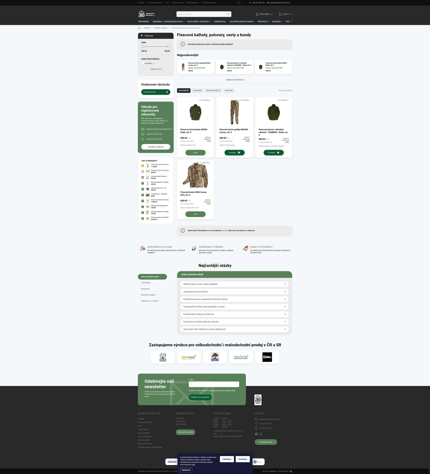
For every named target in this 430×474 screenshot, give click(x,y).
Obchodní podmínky (145, 444)
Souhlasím (243, 459)
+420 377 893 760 (154, 134)
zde (193, 465)
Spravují (265, 471)
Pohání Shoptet (283, 471)
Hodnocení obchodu (155, 3)
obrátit (224, 230)
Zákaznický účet (178, 3)
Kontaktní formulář (266, 442)
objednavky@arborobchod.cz (159, 129)
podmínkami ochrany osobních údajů (222, 390)
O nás (167, 3)
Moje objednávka (193, 3)
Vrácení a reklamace (209, 3)
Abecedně (229, 90)
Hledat (228, 14)
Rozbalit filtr (156, 69)
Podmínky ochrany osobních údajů (150, 447)
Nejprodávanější (213, 90)
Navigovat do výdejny (185, 432)
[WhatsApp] (261, 434)
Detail (195, 153)
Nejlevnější (184, 90)
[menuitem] (144, 21)
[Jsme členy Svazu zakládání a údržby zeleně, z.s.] (257, 461)
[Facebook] (256, 434)
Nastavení (186, 470)
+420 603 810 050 (154, 139)
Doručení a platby (144, 440)
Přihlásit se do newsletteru (200, 397)
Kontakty (141, 3)
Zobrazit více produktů (234, 80)
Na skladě (149, 63)
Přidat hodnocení (149, 92)
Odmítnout (227, 459)
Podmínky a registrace (155, 147)
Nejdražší (197, 90)
